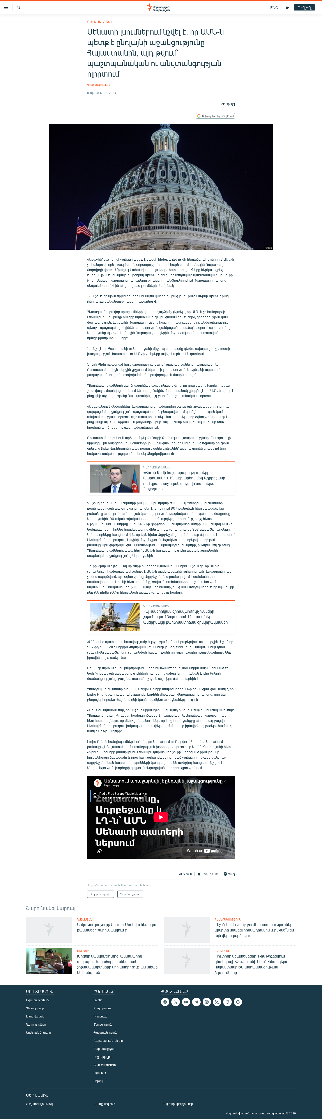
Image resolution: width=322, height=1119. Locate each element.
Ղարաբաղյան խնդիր (108, 1040)
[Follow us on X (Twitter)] (175, 1002)
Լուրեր (98, 1000)
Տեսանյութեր (35, 1008)
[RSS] (217, 1002)
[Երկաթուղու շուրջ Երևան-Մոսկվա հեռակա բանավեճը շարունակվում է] (49, 930)
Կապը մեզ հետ (104, 1104)
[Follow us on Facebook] (165, 1002)
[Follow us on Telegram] (196, 1002)
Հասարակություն (228, 919)
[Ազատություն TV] (287, 7)
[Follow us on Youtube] (186, 1002)
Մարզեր (83, 951)
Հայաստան (84, 919)
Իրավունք (100, 1016)
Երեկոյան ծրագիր (38, 1032)
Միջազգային (102, 1057)
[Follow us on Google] (238, 1002)
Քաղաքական (103, 1008)
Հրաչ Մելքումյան (98, 84)
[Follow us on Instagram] (207, 1002)
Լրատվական (35, 1016)
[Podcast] (227, 1002)
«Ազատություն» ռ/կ (39, 1104)
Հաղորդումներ (36, 1024)
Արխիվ (98, 1081)
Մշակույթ (100, 1073)
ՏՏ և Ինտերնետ (105, 1065)
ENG (274, 7)
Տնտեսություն (103, 1024)
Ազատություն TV (37, 1000)
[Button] (228, 104)
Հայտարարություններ (178, 1104)
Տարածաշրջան (100, 22)
